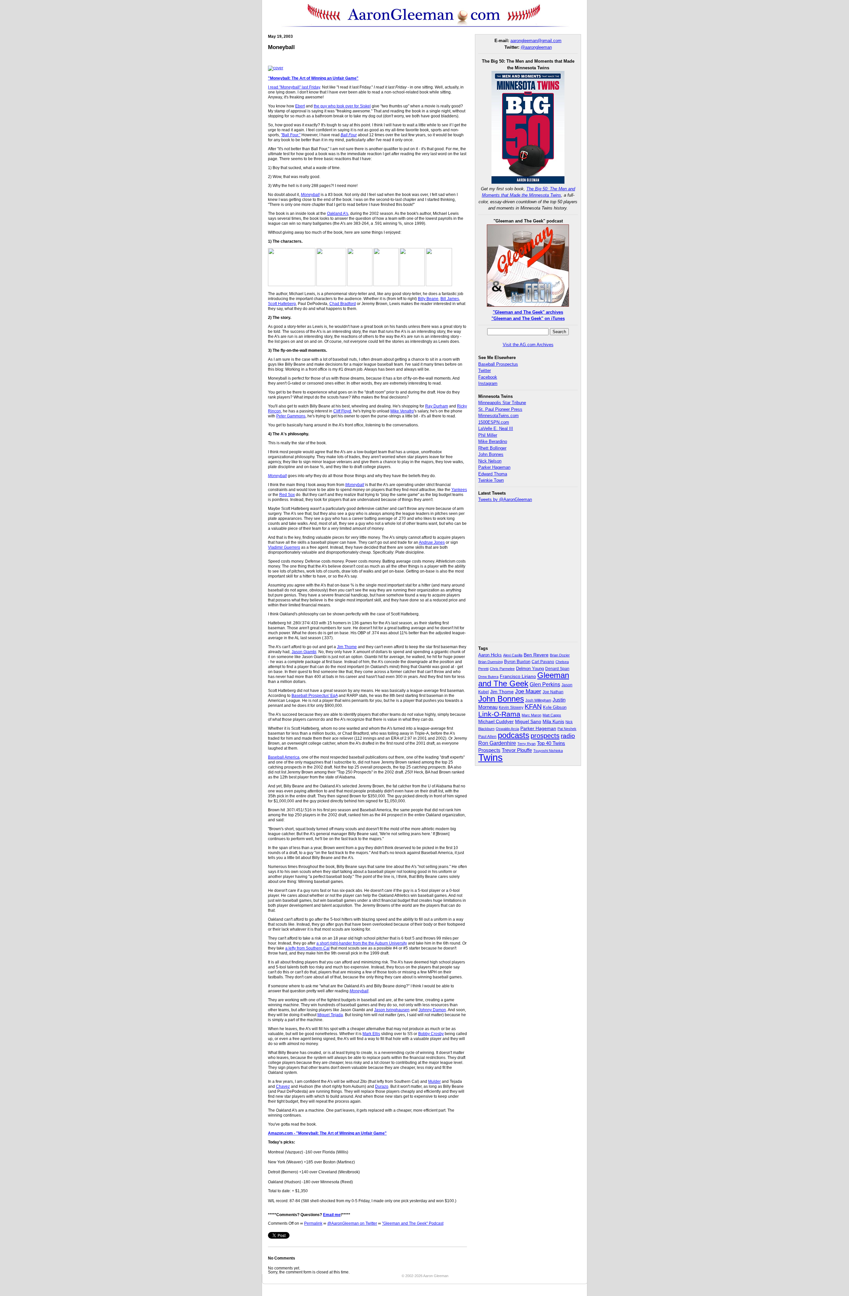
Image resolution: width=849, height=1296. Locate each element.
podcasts (513, 735)
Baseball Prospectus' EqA (315, 695)
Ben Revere (536, 654)
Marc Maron (531, 715)
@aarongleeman (536, 47)
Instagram (487, 383)
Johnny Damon (432, 1010)
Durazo (381, 1086)
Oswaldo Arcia (507, 729)
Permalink (313, 1223)
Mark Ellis (371, 1033)
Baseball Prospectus (498, 364)
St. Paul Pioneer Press (500, 409)
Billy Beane (428, 298)
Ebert (300, 106)
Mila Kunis (553, 721)
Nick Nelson (489, 461)
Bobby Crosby (431, 1033)
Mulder (434, 1081)
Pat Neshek (566, 729)
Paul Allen (487, 736)
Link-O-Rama (499, 714)
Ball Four (349, 135)
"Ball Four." (290, 135)
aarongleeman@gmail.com (535, 40)
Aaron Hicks (490, 655)
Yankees (459, 489)
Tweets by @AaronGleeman (505, 499)
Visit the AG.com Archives (528, 344)
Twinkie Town (491, 480)
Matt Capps (552, 715)
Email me (332, 1214)
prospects (545, 735)
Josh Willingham (538, 700)
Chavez (283, 1086)
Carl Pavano (543, 661)
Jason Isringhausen (392, 1010)
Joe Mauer (528, 691)
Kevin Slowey (511, 707)
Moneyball (310, 194)
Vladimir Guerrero (284, 547)
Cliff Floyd (342, 411)
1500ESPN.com (493, 422)
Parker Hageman (494, 467)
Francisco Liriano (518, 676)
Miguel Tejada (330, 1015)
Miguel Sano (528, 721)
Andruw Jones (432, 542)
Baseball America (283, 757)
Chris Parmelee (502, 669)
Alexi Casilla (512, 655)
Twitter (484, 370)
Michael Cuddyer (496, 721)
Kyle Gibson (554, 707)
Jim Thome (347, 647)
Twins (490, 757)
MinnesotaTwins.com (498, 415)
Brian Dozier (560, 655)
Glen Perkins (545, 684)
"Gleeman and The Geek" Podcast (412, 1223)
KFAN (533, 706)
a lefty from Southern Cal (307, 948)
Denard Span (557, 668)
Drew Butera (488, 677)
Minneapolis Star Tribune (502, 402)
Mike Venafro (402, 411)
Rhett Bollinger (492, 448)
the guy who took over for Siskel (342, 106)
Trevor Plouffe (517, 750)
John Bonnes (490, 454)
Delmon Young (530, 668)
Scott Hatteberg (282, 303)
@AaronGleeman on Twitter (352, 1223)
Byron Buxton (517, 661)
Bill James (449, 298)
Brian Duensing (490, 662)
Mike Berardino (492, 441)
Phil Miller (487, 435)
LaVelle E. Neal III (495, 428)
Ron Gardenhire (497, 743)
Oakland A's (337, 213)
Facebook (487, 377)
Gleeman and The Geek (523, 679)
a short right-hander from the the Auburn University (361, 943)
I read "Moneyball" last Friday (294, 87)
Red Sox (287, 494)
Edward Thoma (492, 473)
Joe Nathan (553, 692)
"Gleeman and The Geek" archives (528, 312)
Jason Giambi (304, 651)
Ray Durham (436, 406)
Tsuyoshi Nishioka (548, 751)
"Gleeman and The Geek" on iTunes (528, 318)
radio (568, 735)
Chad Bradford (342, 303)
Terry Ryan (526, 744)
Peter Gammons (290, 416)
